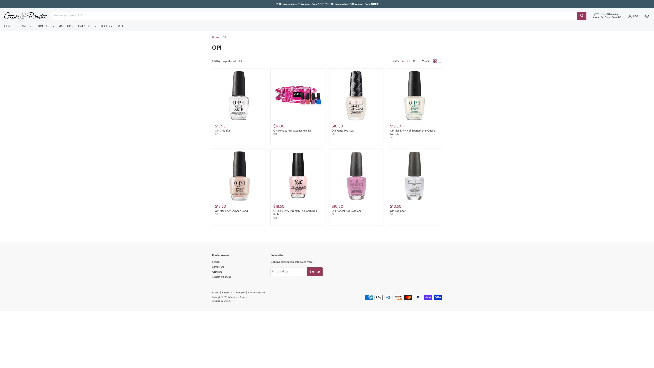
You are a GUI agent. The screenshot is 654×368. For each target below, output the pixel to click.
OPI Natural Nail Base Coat (347, 210)
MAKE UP (65, 26)
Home (215, 37)
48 (414, 61)
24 (403, 61)
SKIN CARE (44, 26)
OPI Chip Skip (223, 130)
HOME (8, 26)
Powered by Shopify (221, 300)
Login (636, 15)
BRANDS (24, 26)
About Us (217, 271)
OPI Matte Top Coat (343, 130)
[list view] (439, 61)
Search (216, 261)
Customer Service (221, 276)
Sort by (216, 61)
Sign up (314, 271)
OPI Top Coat (398, 210)
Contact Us (218, 266)
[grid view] (434, 61)
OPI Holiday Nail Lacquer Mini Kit (292, 130)
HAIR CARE (86, 26)
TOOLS (105, 26)
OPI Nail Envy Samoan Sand (231, 210)
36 (408, 61)
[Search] (581, 16)
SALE (120, 26)
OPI (216, 134)
